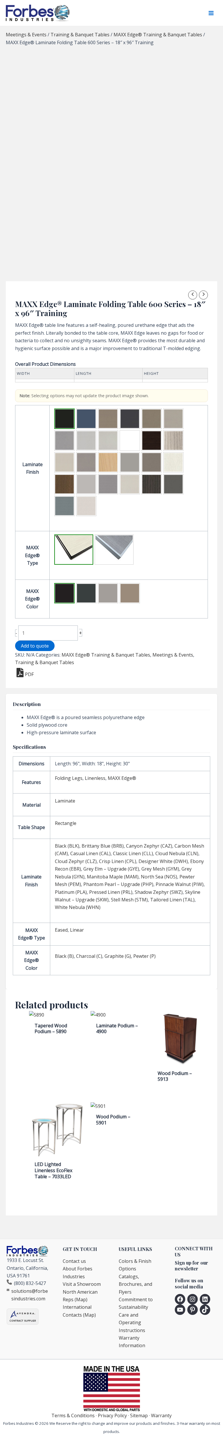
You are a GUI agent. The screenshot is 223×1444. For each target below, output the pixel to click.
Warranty (161, 1415)
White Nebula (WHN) (77, 907)
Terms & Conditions (73, 1415)
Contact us (74, 1261)
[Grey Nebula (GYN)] (86, 462)
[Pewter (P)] (130, 593)
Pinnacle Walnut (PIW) (180, 884)
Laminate (65, 801)
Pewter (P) (144, 956)
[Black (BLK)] (64, 418)
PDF (29, 674)
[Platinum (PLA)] (86, 484)
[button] (64, 419)
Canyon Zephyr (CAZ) (149, 846)
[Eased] (73, 549)
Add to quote (35, 646)
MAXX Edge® (122, 778)
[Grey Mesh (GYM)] (64, 462)
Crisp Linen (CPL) (117, 861)
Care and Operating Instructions (132, 1323)
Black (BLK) (67, 846)
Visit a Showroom (82, 1284)
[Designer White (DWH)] (130, 440)
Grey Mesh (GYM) (160, 869)
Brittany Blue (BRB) (103, 846)
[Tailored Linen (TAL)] (64, 506)
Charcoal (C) (89, 956)
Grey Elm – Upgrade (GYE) (111, 869)
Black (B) (64, 956)
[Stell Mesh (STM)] (173, 484)
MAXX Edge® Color (32, 599)
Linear (77, 930)
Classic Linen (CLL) (133, 853)
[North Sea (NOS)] (130, 462)
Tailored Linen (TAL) (172, 899)
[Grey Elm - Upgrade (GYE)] (173, 440)
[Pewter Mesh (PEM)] (151, 462)
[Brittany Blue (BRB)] (86, 418)
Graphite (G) (118, 956)
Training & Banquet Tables (80, 34)
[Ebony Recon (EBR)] (151, 440)
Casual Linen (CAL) (90, 853)
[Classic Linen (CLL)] (173, 418)
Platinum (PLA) (71, 892)
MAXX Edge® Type (32, 555)
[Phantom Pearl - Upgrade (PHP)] (173, 462)
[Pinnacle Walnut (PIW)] (64, 484)
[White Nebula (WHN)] (86, 506)
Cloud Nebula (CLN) (176, 853)
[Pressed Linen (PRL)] (108, 484)
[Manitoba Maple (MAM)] (108, 462)
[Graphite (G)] (108, 593)
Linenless (95, 778)
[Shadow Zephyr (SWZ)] (130, 484)
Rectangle (65, 823)
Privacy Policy (112, 1415)
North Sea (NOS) (159, 876)
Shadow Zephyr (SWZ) (159, 892)
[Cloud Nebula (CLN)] (64, 440)
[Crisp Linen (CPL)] (108, 440)
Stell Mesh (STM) (129, 899)
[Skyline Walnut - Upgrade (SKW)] (151, 484)
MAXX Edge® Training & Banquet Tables (158, 34)
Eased (61, 930)
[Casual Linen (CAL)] (151, 418)
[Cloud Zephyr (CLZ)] (86, 440)
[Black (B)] (64, 593)
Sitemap (139, 1415)
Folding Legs (68, 778)
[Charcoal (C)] (86, 593)
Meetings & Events (26, 34)
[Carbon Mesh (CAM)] (130, 418)
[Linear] (114, 549)
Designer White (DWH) (163, 861)
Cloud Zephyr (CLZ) (76, 861)
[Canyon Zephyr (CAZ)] (108, 418)
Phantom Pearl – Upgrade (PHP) (118, 884)
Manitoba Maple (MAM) (113, 876)
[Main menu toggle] (211, 13)
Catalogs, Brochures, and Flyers (135, 1284)
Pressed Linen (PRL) (110, 892)
